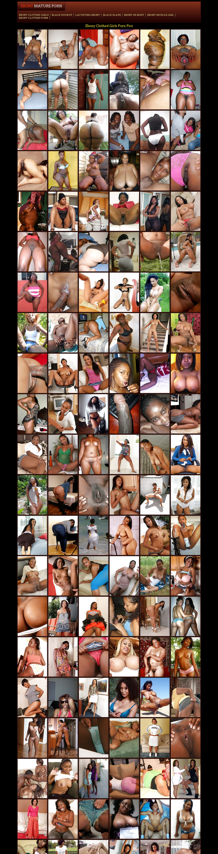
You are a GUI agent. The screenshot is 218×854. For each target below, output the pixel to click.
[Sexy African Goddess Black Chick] (32, 576)
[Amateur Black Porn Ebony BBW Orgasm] (185, 819)
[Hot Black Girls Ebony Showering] (155, 657)
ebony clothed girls (34, 15)
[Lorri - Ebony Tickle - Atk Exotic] (63, 454)
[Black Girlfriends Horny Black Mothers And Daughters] (155, 292)
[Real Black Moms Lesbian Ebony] (32, 49)
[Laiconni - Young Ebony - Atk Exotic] (63, 535)
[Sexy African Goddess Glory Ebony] (32, 333)
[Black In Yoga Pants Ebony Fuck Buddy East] (63, 495)
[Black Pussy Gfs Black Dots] (32, 130)
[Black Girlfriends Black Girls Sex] (32, 252)
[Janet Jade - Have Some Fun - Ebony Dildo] (185, 576)
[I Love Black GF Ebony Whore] (155, 576)
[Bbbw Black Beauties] (155, 49)
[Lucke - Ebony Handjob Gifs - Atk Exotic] (124, 738)
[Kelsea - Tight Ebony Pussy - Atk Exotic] (185, 292)
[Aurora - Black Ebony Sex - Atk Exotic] (155, 738)
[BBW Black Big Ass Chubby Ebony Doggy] (32, 211)
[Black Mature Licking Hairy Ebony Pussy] (124, 90)
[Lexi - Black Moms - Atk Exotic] (124, 535)
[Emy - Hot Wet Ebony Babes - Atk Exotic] (185, 252)
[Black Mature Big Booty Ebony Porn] (63, 130)
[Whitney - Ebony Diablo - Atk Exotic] (93, 495)
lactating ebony (87, 15)
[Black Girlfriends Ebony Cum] (124, 616)
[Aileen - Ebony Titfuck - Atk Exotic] (185, 211)
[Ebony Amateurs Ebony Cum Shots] (124, 292)
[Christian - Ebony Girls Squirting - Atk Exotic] (185, 738)
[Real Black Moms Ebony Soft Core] (32, 292)
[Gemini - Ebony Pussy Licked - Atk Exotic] (32, 657)
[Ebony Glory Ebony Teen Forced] (32, 778)
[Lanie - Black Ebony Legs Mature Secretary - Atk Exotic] (185, 495)
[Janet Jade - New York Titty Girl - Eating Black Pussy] (185, 697)
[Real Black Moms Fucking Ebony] (124, 576)
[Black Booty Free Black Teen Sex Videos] (63, 171)
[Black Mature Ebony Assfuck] (185, 49)
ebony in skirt (134, 15)
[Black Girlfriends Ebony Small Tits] (185, 778)
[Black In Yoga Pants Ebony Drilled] (63, 49)
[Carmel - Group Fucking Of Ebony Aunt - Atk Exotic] (32, 616)
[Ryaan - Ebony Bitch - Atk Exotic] (155, 333)
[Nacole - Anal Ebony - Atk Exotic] (93, 738)
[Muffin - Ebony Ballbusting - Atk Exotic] (63, 778)
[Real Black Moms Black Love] (63, 211)
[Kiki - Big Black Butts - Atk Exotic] (93, 373)
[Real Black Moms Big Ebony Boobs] (185, 90)
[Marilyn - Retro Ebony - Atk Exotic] (185, 171)
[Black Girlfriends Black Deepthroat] (185, 535)
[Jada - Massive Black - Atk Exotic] (93, 697)
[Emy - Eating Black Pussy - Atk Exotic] (155, 616)
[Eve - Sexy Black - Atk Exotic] (32, 171)
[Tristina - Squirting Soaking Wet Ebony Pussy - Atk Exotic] (93, 90)
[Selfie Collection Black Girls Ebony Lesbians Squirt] (185, 373)
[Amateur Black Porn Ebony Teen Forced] (155, 414)
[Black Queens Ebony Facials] (93, 616)
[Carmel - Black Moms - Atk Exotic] (155, 535)
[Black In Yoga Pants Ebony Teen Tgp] (93, 576)
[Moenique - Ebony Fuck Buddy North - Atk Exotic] (63, 414)
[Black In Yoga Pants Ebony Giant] (32, 90)
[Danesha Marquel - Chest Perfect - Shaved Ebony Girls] (185, 333)
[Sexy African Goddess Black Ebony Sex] (93, 171)
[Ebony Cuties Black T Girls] (63, 252)
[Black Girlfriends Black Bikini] (155, 130)
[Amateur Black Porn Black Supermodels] (32, 495)
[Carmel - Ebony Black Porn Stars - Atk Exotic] (63, 738)
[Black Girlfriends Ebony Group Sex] (93, 778)
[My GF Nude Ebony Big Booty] (155, 171)
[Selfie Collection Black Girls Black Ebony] (124, 819)
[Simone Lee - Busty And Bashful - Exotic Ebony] (32, 454)
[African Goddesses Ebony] (185, 454)
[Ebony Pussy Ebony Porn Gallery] (155, 697)
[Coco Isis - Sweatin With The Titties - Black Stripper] (63, 819)
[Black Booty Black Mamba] (93, 130)
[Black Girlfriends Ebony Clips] (185, 616)
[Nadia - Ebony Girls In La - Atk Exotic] (93, 292)
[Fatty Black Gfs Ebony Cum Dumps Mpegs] (124, 130)
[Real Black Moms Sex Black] (93, 454)
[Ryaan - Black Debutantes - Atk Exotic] (32, 819)
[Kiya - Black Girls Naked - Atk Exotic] (93, 211)
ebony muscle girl (160, 15)
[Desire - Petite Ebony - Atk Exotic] (124, 495)
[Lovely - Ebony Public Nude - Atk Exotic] (63, 657)
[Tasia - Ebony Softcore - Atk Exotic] (155, 454)
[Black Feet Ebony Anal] (32, 535)
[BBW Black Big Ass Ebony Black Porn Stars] (93, 333)
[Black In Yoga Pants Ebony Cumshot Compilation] (124, 778)
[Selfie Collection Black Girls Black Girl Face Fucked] (32, 738)
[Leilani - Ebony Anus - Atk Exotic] (63, 616)
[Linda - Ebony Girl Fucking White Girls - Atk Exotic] (124, 697)
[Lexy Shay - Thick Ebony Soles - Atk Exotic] (185, 414)
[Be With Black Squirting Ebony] (63, 697)
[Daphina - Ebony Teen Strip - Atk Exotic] (32, 697)
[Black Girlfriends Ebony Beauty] (124, 373)
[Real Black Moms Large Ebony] (124, 171)
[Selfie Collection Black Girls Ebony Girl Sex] (93, 414)
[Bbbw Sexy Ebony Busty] (93, 49)
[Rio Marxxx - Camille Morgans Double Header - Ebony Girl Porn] (63, 576)
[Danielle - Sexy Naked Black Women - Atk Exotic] (155, 252)
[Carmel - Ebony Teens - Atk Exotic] (185, 657)
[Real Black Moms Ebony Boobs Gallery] (155, 373)
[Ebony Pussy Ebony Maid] (124, 414)
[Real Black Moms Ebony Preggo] (155, 90)
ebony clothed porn (33, 17)
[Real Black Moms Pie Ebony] (155, 211)
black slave (112, 15)
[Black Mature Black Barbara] (124, 211)
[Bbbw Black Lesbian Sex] (124, 49)
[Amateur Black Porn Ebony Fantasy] (155, 819)
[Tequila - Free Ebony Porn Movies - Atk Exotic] (93, 657)
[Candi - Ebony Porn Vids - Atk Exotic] (63, 373)
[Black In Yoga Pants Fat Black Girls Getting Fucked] (155, 778)
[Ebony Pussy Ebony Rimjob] (63, 333)
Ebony (41, 6)
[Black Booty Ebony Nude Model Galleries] (63, 90)
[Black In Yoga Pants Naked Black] (93, 252)
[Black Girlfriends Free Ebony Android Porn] (32, 414)
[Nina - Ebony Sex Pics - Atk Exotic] (124, 454)
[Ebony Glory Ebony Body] (32, 373)
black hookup (62, 15)
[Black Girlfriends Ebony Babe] (93, 535)
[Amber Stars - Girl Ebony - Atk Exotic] (93, 819)
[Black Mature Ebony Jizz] (124, 333)
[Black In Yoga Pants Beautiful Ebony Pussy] (124, 252)
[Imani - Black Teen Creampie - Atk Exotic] (155, 495)
